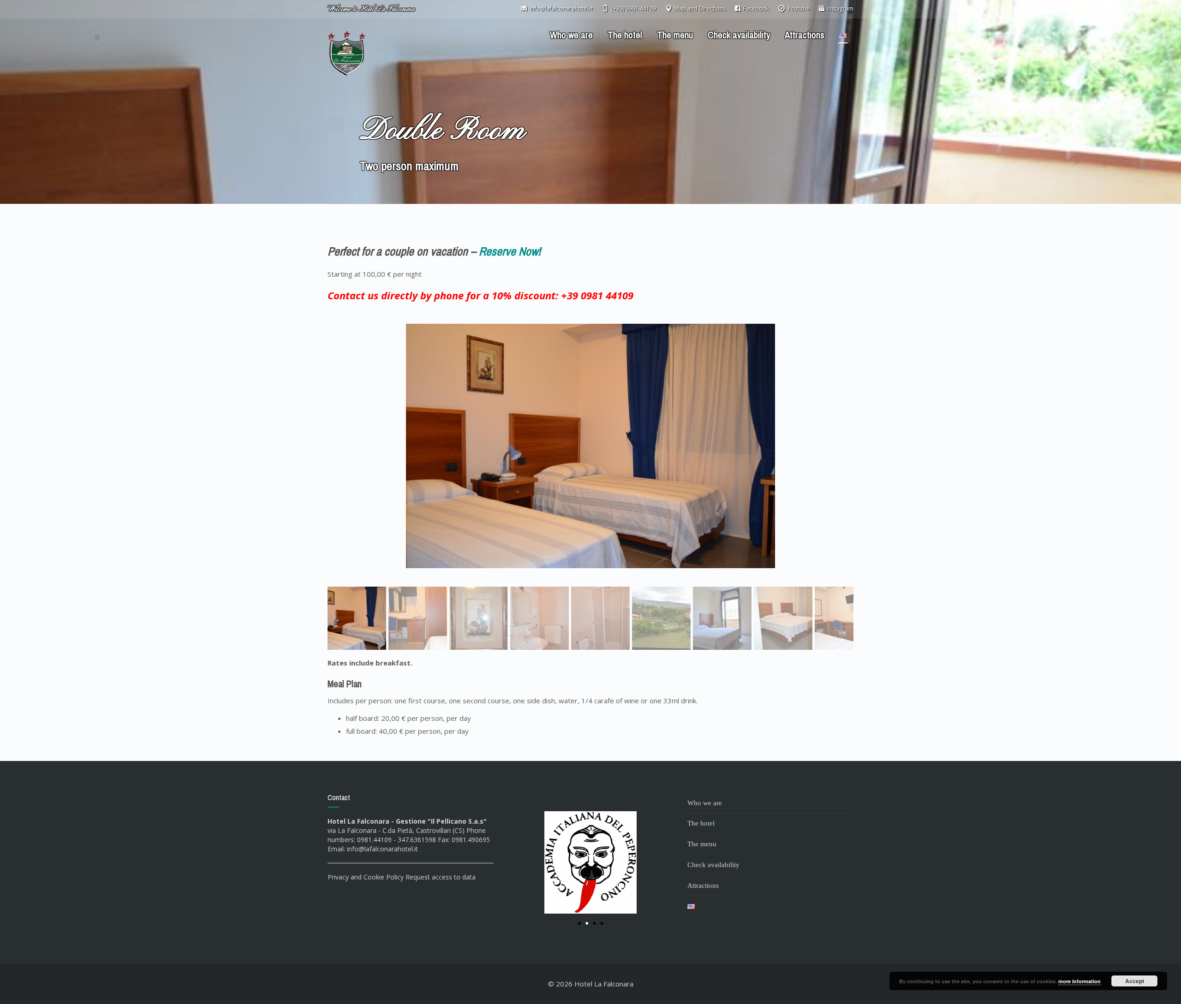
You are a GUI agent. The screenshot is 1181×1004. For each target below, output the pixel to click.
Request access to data (441, 877)
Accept (1134, 981)
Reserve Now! (510, 251)
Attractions (804, 35)
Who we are (571, 35)
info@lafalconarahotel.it (382, 848)
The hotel (625, 35)
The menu (675, 35)
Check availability (739, 35)
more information (1079, 981)
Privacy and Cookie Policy (366, 877)
